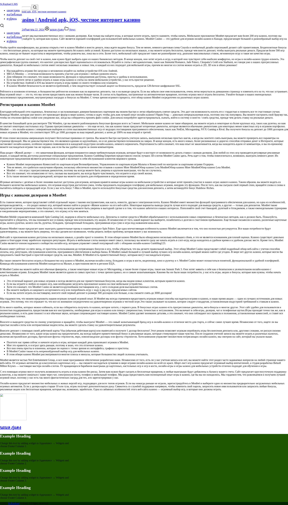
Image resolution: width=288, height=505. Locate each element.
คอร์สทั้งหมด (14, 14)
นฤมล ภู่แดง (57, 29)
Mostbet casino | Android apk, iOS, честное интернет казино (33, 11)
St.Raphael (14, 503)
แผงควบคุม (13, 10)
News (72, 29)
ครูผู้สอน (12, 18)
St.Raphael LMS (9, 4)
